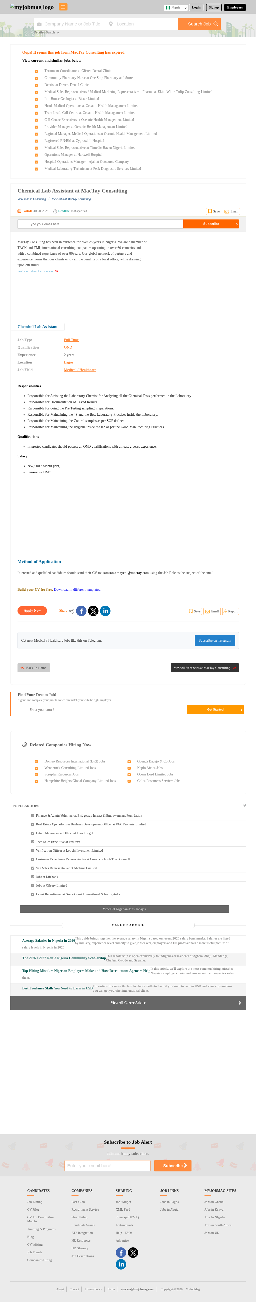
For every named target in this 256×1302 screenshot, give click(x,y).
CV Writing (35, 1244)
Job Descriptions (83, 1256)
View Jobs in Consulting (32, 199)
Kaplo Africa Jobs (149, 768)
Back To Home (36, 668)
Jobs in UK (211, 1233)
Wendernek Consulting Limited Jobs (70, 768)
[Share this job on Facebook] (81, 611)
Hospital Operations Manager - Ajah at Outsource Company (86, 162)
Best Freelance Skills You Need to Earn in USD (57, 988)
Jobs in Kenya (214, 1209)
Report (233, 611)
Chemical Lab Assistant (38, 327)
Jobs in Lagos (169, 1202)
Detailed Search (44, 32)
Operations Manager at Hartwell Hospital (73, 155)
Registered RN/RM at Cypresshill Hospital (74, 141)
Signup (214, 7)
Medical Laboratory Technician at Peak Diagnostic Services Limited (92, 169)
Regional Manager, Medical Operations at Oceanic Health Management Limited (100, 134)
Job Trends (34, 1252)
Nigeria (176, 7)
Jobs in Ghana (214, 1202)
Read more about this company (36, 270)
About (60, 1289)
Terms (111, 1289)
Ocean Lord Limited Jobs (155, 774)
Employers (235, 7)
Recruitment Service (85, 1209)
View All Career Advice (128, 1003)
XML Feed (123, 1209)
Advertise (122, 1240)
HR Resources (81, 1240)
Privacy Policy (93, 1289)
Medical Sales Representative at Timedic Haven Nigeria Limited (90, 148)
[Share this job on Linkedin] (105, 611)
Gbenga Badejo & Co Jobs (155, 761)
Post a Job (78, 1202)
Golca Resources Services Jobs (158, 781)
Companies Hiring (39, 1260)
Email (234, 211)
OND (68, 347)
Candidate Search (83, 1225)
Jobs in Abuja (169, 1209)
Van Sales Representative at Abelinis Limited (66, 868)
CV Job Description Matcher (40, 1219)
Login (196, 7)
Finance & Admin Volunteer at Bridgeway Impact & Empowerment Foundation (89, 815)
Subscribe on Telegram (215, 640)
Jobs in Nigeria (214, 1217)
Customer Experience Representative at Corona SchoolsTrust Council (83, 859)
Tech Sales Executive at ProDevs (58, 842)
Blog (30, 1237)
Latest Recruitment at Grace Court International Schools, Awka (78, 894)
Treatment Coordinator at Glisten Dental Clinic (77, 71)
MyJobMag (193, 1289)
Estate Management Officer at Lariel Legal (64, 833)
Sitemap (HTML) (127, 1217)
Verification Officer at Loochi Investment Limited (69, 850)
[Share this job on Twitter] (93, 611)
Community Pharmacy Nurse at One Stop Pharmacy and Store (88, 78)
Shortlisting (80, 1217)
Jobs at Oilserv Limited (51, 885)
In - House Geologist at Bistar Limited (71, 99)
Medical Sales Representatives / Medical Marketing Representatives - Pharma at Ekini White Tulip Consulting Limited (128, 92)
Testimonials (124, 1225)
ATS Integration (82, 1233)
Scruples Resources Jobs (61, 774)
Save (216, 211)
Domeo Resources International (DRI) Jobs (74, 761)
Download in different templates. (77, 589)
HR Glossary (80, 1248)
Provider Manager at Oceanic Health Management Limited (85, 127)
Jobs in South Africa (218, 1225)
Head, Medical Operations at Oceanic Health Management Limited (91, 106)
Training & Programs (41, 1229)
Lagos (69, 362)
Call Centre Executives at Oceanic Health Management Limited (89, 120)
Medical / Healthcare (80, 370)
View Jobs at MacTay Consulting (71, 199)
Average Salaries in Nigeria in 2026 (48, 940)
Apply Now (32, 610)
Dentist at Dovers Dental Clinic (66, 85)
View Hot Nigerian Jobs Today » (124, 909)
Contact (74, 1289)
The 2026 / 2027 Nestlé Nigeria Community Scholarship (64, 958)
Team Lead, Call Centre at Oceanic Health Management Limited (90, 113)
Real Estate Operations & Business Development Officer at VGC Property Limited (91, 824)
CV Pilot (33, 1209)
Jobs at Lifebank (47, 877)
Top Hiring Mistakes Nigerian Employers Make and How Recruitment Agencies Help (86, 971)
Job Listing (34, 1202)
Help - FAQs (124, 1233)
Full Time (71, 340)
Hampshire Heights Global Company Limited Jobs (80, 781)
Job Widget (123, 1202)
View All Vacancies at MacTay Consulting (202, 668)
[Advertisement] (197, 274)
